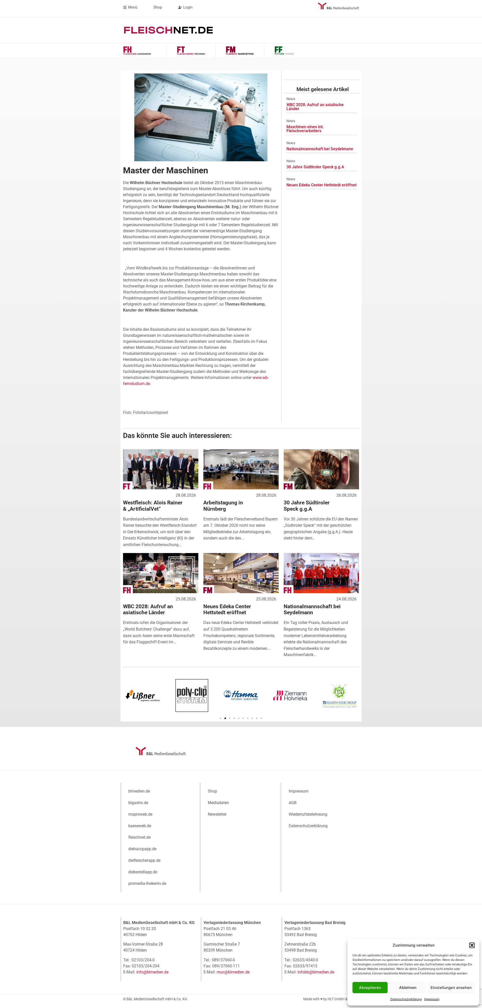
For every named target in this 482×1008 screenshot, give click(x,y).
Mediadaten (218, 802)
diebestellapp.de (142, 872)
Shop (212, 791)
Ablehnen (407, 987)
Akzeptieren (370, 987)
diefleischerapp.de (144, 860)
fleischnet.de (139, 837)
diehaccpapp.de (142, 848)
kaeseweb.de (139, 825)
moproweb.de (140, 814)
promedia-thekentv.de (147, 883)
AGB (292, 802)
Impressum (431, 999)
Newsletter (217, 814)
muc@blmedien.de (233, 972)
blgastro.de (138, 802)
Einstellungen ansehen (451, 987)
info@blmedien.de (152, 972)
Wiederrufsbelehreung (308, 814)
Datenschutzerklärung (406, 999)
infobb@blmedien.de (315, 972)
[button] (471, 945)
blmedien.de (139, 791)
